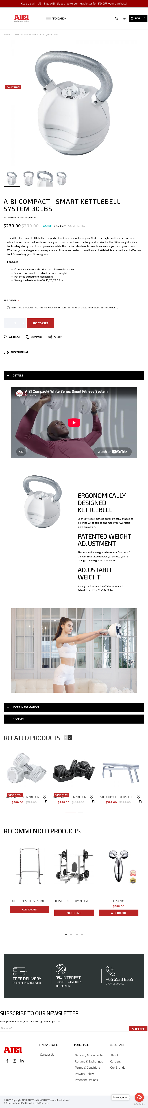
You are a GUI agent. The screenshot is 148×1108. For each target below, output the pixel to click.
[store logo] (22, 18)
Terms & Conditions (88, 1068)
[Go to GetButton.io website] (139, 1104)
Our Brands (117, 1068)
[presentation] (13, 501)
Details (18, 375)
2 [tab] (71, 933)
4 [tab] (82, 933)
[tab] (74, 375)
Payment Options (86, 1080)
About (114, 1055)
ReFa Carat (119, 901)
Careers (115, 1061)
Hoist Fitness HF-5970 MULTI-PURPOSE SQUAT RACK (30, 901)
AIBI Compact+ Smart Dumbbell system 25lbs (24, 796)
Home (7, 34)
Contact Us (47, 1055)
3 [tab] (77, 933)
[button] (28, 178)
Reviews (18, 719)
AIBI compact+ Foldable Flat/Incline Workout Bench (118, 796)
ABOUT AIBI (117, 1044)
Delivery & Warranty (89, 1055)
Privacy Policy (84, 1074)
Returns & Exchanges (89, 1061)
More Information (26, 707)
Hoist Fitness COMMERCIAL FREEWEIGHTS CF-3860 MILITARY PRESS (74, 901)
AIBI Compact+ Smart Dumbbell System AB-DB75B (71, 796)
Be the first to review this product (20, 217)
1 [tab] (66, 933)
